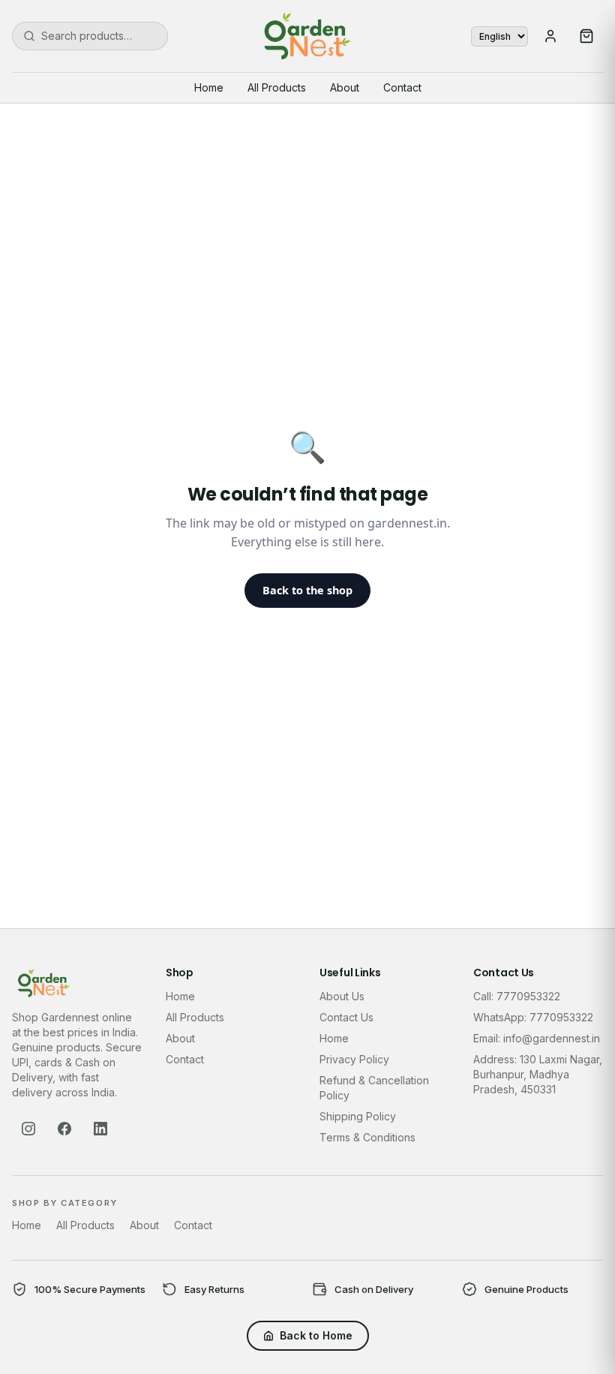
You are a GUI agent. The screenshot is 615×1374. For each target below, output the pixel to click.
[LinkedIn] (100, 1128)
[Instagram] (28, 1128)
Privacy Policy (354, 1059)
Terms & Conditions (368, 1137)
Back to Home (316, 1335)
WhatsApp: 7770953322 (533, 1017)
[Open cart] (586, 36)
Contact (402, 87)
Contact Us (347, 1017)
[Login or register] (550, 36)
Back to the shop (307, 590)
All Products (277, 87)
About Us (342, 996)
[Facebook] (64, 1128)
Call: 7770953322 (516, 996)
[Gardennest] (307, 36)
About (344, 87)
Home (209, 87)
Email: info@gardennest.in (536, 1038)
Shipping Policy (358, 1116)
